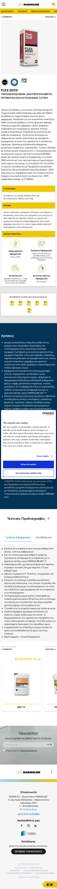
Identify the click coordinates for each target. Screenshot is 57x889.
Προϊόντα (22, 11)
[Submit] (49, 744)
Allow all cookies (28, 464)
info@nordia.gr (30, 809)
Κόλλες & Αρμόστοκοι (40, 11)
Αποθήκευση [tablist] (44, 537)
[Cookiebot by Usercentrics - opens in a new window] (42, 413)
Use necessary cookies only (28, 473)
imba (38, 877)
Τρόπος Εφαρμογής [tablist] (18, 537)
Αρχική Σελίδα (7, 11)
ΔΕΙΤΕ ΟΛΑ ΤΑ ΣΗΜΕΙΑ (28, 813)
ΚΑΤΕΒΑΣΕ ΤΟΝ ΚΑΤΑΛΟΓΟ (28, 851)
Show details (43, 456)
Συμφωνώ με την (21, 750)
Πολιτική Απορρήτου (28, 750)
